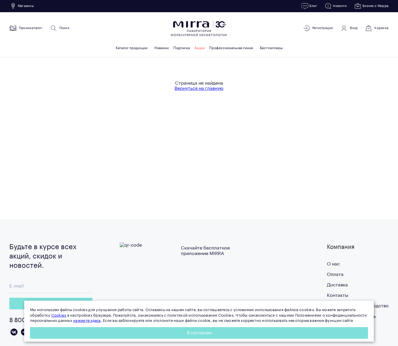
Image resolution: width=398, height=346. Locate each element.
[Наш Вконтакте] (14, 332)
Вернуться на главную (199, 88)
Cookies (58, 315)
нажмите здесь (87, 320)
